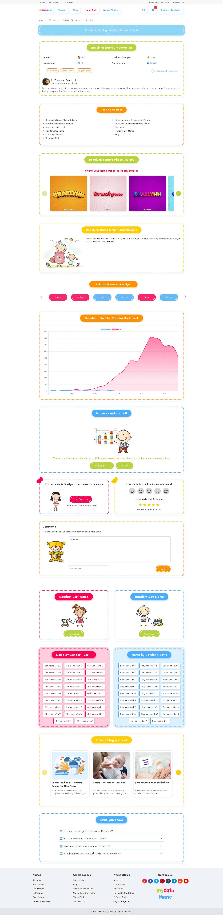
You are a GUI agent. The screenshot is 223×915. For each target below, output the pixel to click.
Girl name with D (53, 672)
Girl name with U (95, 707)
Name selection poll (55, 127)
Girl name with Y (63, 721)
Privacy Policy (120, 897)
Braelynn (89, 20)
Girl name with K (74, 686)
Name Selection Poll (83, 888)
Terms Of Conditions (123, 893)
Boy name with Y (139, 721)
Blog (116, 134)
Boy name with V (128, 714)
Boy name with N (149, 693)
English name (84, 70)
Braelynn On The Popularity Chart (132, 123)
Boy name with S (128, 707)
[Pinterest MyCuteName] (162, 881)
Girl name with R (95, 700)
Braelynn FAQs (52, 138)
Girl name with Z (85, 721)
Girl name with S (53, 707)
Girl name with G (53, 679)
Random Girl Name (124, 130)
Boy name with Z (160, 721)
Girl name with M (53, 693)
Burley (169, 297)
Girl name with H (74, 679)
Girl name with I (95, 679)
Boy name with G (128, 679)
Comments (119, 127)
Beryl (146, 297)
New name (149, 633)
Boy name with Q (149, 700)
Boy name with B (149, 665)
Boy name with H (149, 679)
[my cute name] (165, 893)
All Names (37, 880)
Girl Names (68, 2)
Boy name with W (149, 714)
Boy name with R (171, 700)
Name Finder (79, 897)
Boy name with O (171, 693)
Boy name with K (149, 686)
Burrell (124, 297)
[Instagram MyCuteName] (144, 881)
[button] (44, 193)
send (163, 568)
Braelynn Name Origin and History (132, 120)
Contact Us (119, 884)
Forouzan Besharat (65, 80)
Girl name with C (95, 665)
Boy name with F (171, 672)
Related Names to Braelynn (59, 123)
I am (80, 499)
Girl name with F (95, 672)
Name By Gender (54, 134)
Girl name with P (53, 700)
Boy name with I (171, 679)
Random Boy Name (54, 130)
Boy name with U (171, 707)
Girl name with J (53, 686)
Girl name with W (74, 714)
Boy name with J (128, 686)
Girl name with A (53, 665)
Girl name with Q (74, 700)
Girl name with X (95, 714)
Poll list (124, 465)
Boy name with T (149, 707)
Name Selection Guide (159, 2)
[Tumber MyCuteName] (168, 881)
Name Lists (78, 880)
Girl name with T (74, 707)
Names (42, 2)
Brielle (58, 297)
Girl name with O (95, 693)
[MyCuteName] (45, 10)
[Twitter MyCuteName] (156, 881)
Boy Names (54, 2)
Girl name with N (74, 693)
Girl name (52, 70)
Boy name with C (171, 665)
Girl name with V (53, 714)
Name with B (67, 70)
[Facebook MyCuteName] (150, 881)
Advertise (118, 888)
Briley (80, 297)
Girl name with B (74, 665)
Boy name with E (149, 672)
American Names (41, 901)
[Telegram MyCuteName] (174, 881)
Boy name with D (128, 672)
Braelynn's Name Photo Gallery (61, 120)
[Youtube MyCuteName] (186, 881)
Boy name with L (171, 686)
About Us (117, 880)
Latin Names (39, 893)
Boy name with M (128, 693)
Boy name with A (128, 665)
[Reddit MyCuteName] (180, 881)
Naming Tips (178, 2)
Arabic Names (40, 897)
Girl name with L (95, 686)
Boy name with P (128, 700)
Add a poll (100, 465)
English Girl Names (72, 20)
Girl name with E (74, 672)
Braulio (102, 297)
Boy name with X (171, 714)
